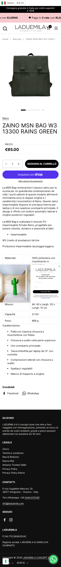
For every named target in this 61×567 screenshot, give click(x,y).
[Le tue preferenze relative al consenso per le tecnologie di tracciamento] (6, 561)
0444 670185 (32, 497)
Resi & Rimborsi (10, 456)
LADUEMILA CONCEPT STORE (39, 557)
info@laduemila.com (13, 503)
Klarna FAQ (8, 461)
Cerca (5, 449)
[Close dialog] (59, 266)
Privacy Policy (9, 468)
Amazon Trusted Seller (14, 464)
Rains (5, 118)
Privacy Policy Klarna (13, 472)
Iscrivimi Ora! (46, 291)
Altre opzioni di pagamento (30, 181)
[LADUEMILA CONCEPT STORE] (30, 28)
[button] (4, 28)
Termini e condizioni (12, 453)
